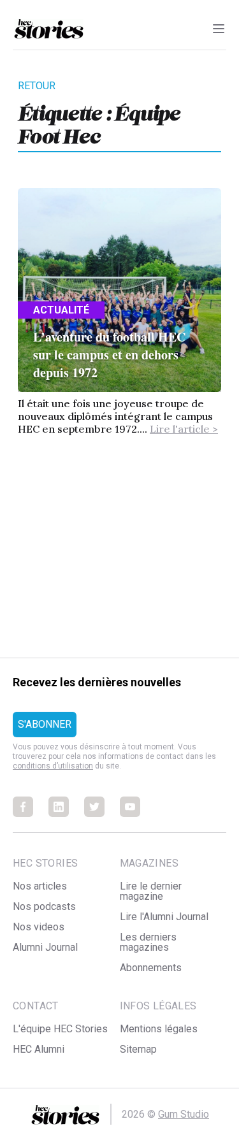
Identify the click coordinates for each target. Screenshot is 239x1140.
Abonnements (151, 968)
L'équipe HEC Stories (60, 1029)
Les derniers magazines (148, 942)
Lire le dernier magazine (151, 891)
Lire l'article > (184, 428)
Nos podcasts (44, 906)
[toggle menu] (218, 28)
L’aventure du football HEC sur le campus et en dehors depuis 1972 (109, 355)
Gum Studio (183, 1114)
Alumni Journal (45, 947)
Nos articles (40, 886)
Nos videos (38, 927)
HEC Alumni (38, 1049)
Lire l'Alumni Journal (164, 917)
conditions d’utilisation (53, 765)
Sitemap (138, 1049)
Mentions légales (159, 1029)
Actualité (61, 310)
